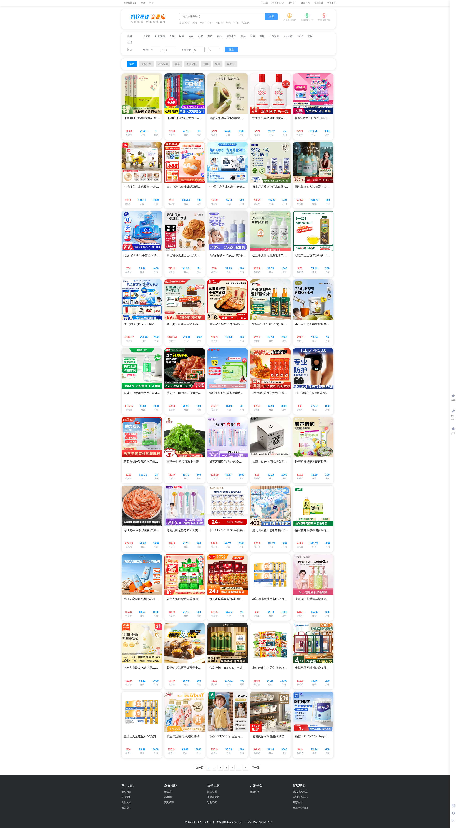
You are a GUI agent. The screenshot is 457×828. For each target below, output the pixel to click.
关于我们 (318, 3)
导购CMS (212, 802)
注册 (151, 3)
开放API (254, 791)
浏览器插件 (213, 797)
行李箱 (245, 23)
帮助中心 (331, 3)
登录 (143, 3)
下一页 (255, 767)
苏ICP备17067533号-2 (260, 822)
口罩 (236, 23)
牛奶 (228, 23)
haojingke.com (234, 822)
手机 (202, 23)
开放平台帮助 (300, 807)
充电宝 (219, 23)
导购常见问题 (300, 797)
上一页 (199, 767)
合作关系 (126, 802)
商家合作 (305, 3)
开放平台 (292, 3)
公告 (453, 433)
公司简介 (126, 791)
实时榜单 (169, 802)
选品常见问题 (300, 791)
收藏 (453, 400)
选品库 (264, 3)
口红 (210, 23)
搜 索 (271, 16)
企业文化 (126, 797)
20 (246, 767)
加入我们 (126, 807)
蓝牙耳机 (184, 23)
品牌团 (168, 797)
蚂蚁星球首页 (130, 3)
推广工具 (453, 417)
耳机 (194, 23)
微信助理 (212, 791)
